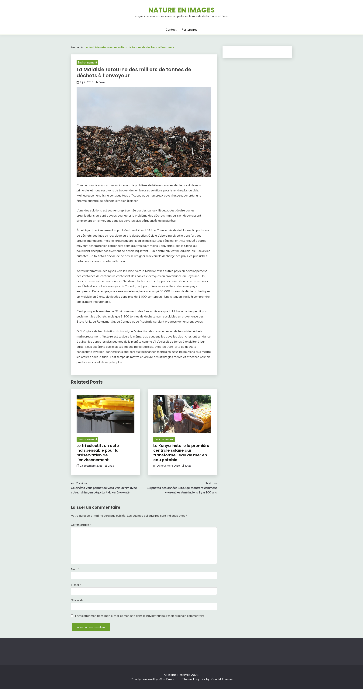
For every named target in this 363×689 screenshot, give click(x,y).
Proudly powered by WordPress (153, 679)
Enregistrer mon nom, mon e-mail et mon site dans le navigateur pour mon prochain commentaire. (140, 616)
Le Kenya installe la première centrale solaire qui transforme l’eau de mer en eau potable (181, 452)
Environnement (87, 62)
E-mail (76, 585)
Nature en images (181, 10)
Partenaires (189, 29)
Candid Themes (222, 679)
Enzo (102, 82)
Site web (77, 600)
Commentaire (81, 524)
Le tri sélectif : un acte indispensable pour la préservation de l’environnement (98, 452)
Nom (75, 569)
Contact (171, 29)
